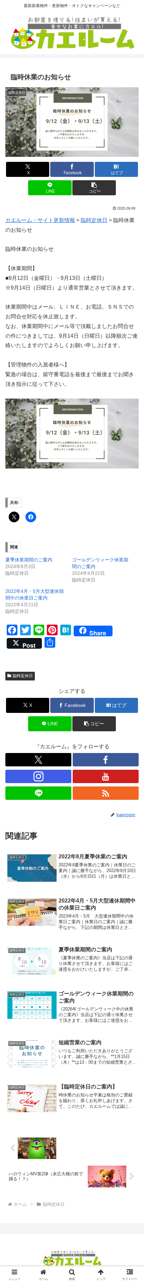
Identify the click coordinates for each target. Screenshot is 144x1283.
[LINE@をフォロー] (38, 793)
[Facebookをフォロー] (106, 759)
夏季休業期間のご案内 (28, 559)
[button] (94, 187)
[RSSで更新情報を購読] (106, 793)
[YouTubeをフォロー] (106, 776)
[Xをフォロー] (38, 759)
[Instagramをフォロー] (38, 776)
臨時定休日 (23, 675)
